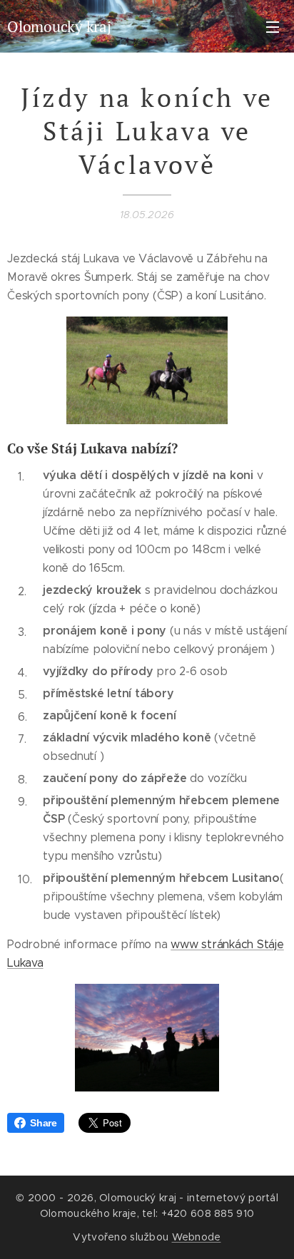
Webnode (196, 1236)
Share (43, 1123)
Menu (272, 26)
